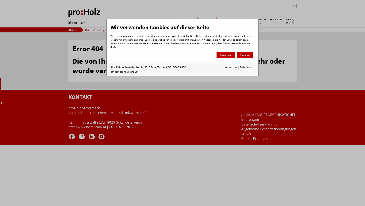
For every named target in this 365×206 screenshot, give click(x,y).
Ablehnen (245, 55)
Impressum (231, 67)
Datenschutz (247, 67)
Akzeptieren (226, 55)
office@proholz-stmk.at (124, 71)
